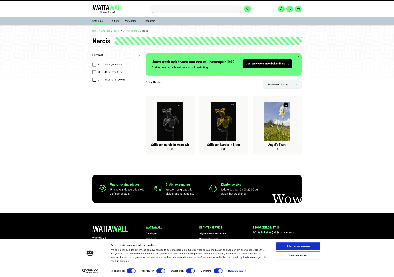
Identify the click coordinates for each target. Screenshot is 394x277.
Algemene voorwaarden (212, 233)
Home (94, 31)
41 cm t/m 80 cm (110, 72)
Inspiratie (150, 21)
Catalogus (97, 21)
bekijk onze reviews (283, 232)
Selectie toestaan (298, 255)
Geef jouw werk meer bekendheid (265, 63)
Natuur (116, 31)
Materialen (131, 21)
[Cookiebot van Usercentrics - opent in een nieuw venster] (90, 271)
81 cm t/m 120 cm (111, 79)
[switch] (160, 270)
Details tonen (235, 271)
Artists (115, 21)
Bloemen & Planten (131, 31)
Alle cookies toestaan (298, 246)
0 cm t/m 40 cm (110, 64)
